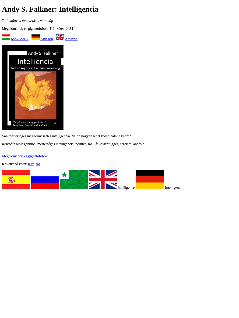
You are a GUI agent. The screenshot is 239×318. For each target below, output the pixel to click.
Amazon (46, 39)
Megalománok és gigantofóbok (25, 156)
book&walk (19, 39)
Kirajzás (34, 164)
